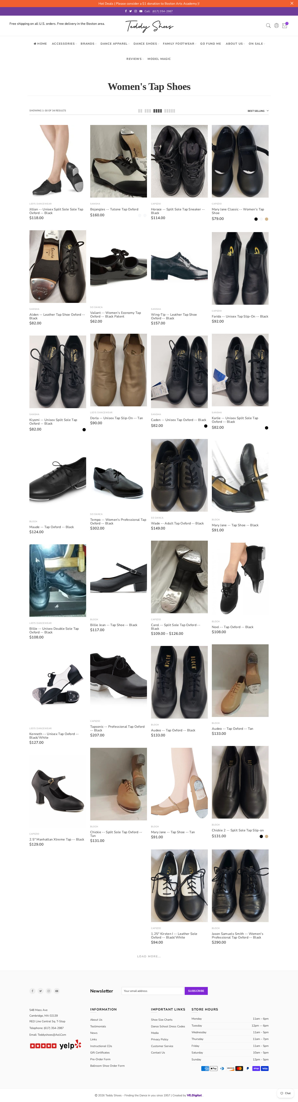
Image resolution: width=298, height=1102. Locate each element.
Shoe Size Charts (162, 1020)
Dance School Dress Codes (168, 1026)
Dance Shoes (145, 44)
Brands (87, 44)
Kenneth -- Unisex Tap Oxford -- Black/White (54, 735)
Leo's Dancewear (40, 203)
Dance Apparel (114, 44)
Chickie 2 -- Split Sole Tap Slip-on (238, 830)
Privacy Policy (159, 1039)
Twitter (41, 991)
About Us (234, 44)
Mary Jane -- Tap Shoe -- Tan (173, 832)
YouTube (57, 991)
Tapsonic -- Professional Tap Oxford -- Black (117, 728)
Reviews (134, 59)
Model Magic (159, 59)
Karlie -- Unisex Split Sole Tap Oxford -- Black (235, 420)
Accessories (63, 44)
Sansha (95, 203)
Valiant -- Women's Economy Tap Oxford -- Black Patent (115, 314)
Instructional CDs (101, 1046)
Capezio (156, 203)
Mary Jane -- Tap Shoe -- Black (235, 525)
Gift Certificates (100, 1053)
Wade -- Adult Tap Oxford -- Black (177, 523)
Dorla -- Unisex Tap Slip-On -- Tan (116, 418)
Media (155, 1033)
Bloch (216, 519)
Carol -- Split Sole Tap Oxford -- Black (175, 627)
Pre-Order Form (100, 1059)
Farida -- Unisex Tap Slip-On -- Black (240, 316)
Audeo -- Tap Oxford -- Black (173, 730)
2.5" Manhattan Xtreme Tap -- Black (56, 839)
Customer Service (162, 1046)
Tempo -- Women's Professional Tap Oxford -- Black (118, 521)
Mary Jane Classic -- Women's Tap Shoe (238, 211)
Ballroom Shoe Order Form (107, 1066)
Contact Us (158, 1053)
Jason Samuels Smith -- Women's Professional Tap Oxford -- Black (237, 935)
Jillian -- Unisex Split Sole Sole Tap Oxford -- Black (56, 211)
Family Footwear (178, 44)
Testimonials (98, 1026)
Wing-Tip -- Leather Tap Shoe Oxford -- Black (174, 316)
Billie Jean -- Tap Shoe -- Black (113, 625)
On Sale (256, 44)
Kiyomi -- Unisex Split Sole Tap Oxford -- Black (53, 421)
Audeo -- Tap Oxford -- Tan (232, 729)
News (94, 1033)
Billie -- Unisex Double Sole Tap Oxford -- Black (54, 630)
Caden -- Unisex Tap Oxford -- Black (178, 420)
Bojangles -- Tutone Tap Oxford (114, 209)
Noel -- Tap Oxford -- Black (232, 627)
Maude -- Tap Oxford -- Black (51, 527)
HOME (42, 44)
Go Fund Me (210, 44)
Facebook (32, 991)
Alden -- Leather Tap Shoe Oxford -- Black (57, 316)
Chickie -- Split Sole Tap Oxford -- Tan (116, 834)
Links (93, 1039)
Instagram (49, 991)
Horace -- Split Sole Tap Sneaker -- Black (178, 211)
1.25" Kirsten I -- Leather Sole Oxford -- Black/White (174, 935)
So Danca (96, 307)
